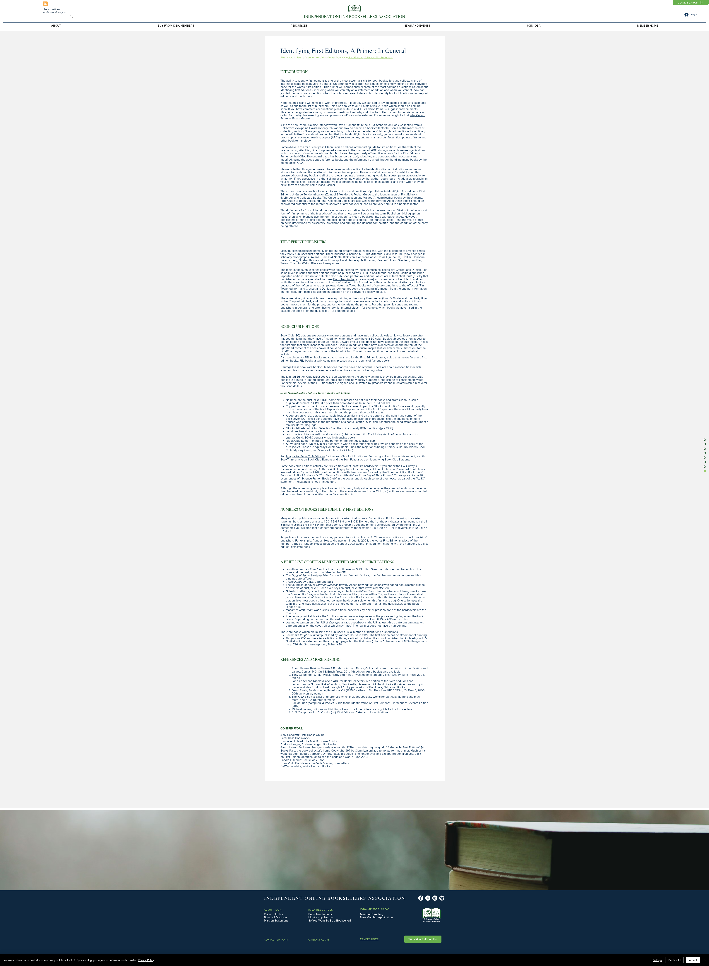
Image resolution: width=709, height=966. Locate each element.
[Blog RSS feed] (45, 3)
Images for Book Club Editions (305, 456)
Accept (693, 960)
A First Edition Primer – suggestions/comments (387, 109)
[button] (175, 26)
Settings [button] (657, 960)
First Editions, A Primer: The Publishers (370, 57)
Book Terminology (345, 279)
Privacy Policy (146, 960)
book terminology (299, 140)
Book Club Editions (320, 459)
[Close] (704, 960)
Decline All (674, 960)
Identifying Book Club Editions (389, 459)
